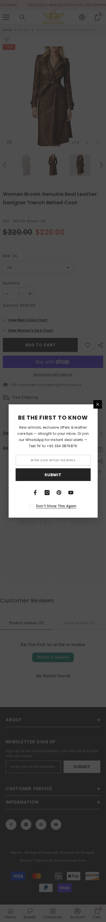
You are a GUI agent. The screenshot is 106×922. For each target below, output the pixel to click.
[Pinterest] (59, 492)
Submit (52, 475)
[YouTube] (71, 492)
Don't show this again (56, 506)
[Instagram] (47, 492)
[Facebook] (35, 492)
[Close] (97, 404)
